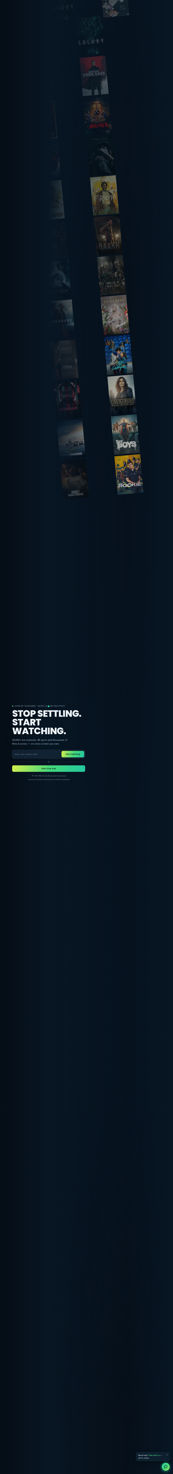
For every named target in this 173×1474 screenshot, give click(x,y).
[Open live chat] (166, 1467)
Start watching (73, 754)
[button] (153, 1456)
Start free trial (48, 768)
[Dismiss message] (167, 1454)
